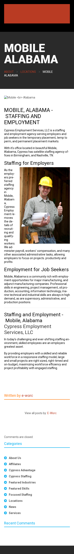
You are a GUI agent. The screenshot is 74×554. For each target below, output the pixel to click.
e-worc (27, 395)
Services (15, 513)
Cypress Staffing (20, 476)
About (9, 71)
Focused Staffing (20, 494)
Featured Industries (22, 482)
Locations (28, 71)
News (12, 507)
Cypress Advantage (22, 470)
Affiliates (15, 464)
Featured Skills (19, 488)
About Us (15, 458)
